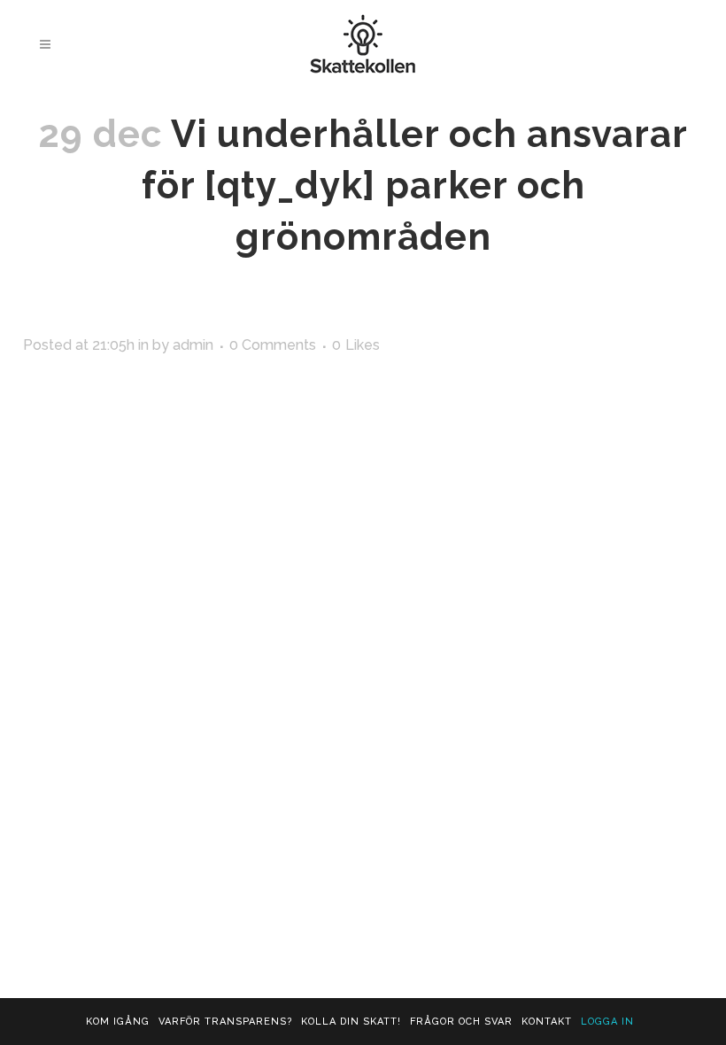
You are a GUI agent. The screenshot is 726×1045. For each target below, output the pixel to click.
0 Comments (272, 345)
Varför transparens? (225, 1021)
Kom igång (118, 1021)
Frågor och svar (461, 1021)
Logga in (607, 1021)
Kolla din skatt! (351, 1021)
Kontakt (546, 1021)
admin (193, 345)
